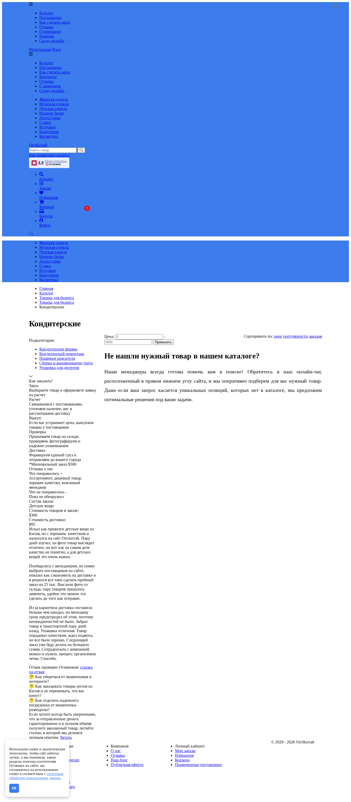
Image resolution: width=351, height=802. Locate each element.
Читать (66, 737)
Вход (56, 49)
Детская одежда (53, 108)
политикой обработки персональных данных (36, 776)
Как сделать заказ (54, 22)
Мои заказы (185, 751)
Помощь (46, 36)
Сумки (45, 122)
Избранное (184, 755)
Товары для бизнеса (56, 302)
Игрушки (47, 127)
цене (278, 336)
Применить (163, 342)
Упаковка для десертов (59, 367)
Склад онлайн (52, 41)
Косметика (48, 136)
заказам (315, 336)
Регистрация (40, 49)
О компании (50, 31)
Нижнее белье (51, 113)
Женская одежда (53, 99)
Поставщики (50, 17)
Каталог (46, 13)
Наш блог (119, 760)
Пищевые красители (57, 358)
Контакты (48, 77)
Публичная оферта (127, 764)
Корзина (182, 760)
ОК (14, 788)
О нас (116, 751)
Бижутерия (49, 132)
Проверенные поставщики (198, 764)
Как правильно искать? (49, 155)
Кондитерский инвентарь (61, 354)
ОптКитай (38, 145)
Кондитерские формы (58, 349)
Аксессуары (49, 118)
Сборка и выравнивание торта (66, 363)
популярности (295, 336)
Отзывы (46, 27)
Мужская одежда (54, 104)
